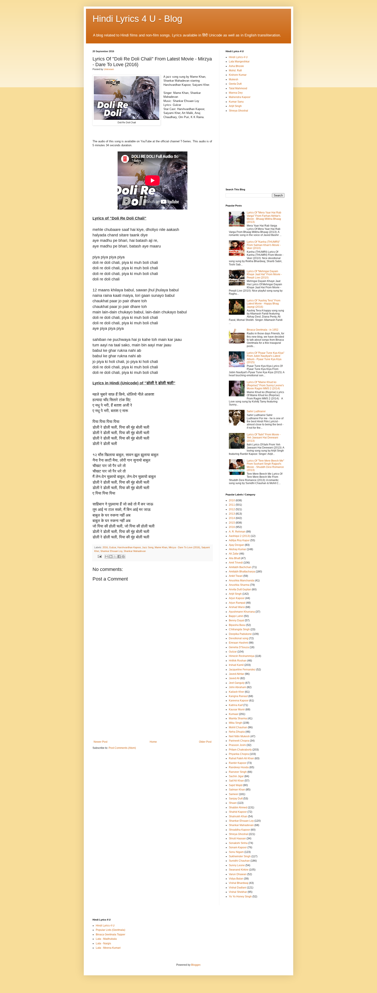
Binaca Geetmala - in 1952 (262, 329)
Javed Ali (234, 678)
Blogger (195, 964)
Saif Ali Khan (236, 780)
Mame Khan (161, 547)
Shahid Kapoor (238, 811)
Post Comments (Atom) (122, 747)
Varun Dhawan (238, 874)
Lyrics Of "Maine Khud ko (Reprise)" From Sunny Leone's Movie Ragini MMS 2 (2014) (265, 385)
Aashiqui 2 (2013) (239, 536)
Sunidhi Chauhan (239, 860)
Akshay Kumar (237, 549)
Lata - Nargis (103, 943)
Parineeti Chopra (239, 740)
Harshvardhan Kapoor (129, 547)
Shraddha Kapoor (239, 829)
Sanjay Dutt (236, 798)
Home (153, 741)
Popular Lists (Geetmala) (110, 929)
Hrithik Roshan (238, 660)
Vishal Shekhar (238, 891)
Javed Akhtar (236, 673)
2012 (232, 509)
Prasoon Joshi (237, 745)
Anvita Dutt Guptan (240, 589)
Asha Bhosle (236, 66)
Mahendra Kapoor (239, 97)
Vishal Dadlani (237, 887)
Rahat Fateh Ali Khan (241, 758)
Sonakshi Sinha (238, 843)
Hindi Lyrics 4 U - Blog (137, 19)
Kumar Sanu (236, 101)
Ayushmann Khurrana (242, 611)
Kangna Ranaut (238, 696)
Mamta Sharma (238, 718)
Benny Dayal (236, 620)
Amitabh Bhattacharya (242, 571)
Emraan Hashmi (238, 642)
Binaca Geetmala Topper (110, 934)
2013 (232, 513)
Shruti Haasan (237, 838)
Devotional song (238, 638)
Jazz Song (147, 547)
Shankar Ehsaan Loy (111, 551)
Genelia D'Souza (239, 647)
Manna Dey (236, 92)
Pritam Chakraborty (240, 749)
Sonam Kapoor (238, 847)
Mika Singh (235, 722)
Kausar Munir (237, 709)
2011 (232, 504)
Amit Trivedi (236, 562)
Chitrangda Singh (239, 629)
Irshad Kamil (236, 665)
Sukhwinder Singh (240, 856)
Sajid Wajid (235, 785)
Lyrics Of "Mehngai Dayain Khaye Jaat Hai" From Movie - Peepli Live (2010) (264, 274)
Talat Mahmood (238, 88)
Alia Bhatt (234, 558)
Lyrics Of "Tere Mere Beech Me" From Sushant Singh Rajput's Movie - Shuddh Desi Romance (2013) (265, 465)
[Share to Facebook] (119, 556)
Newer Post (100, 741)
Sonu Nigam (236, 852)
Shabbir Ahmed (238, 807)
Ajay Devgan (236, 544)
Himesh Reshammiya (241, 656)
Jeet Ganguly (237, 682)
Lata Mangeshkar (239, 61)
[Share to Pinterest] (123, 556)
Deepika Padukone (240, 634)
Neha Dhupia (237, 731)
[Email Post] (99, 556)
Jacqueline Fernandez (242, 669)
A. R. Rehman (237, 531)
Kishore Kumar (238, 74)
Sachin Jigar (236, 776)
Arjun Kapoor (237, 598)
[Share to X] (115, 556)
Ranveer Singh (238, 771)
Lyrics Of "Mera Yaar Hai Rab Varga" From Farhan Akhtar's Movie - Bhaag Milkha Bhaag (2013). (264, 217)
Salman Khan (237, 789)
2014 (232, 518)
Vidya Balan (236, 878)
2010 (232, 500)
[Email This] (107, 556)
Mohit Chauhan (238, 727)
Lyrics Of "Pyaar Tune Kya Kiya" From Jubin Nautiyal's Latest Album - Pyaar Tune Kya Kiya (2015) (265, 357)
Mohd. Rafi (235, 70)
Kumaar (233, 714)
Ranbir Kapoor (237, 763)
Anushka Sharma (239, 584)
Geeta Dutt (235, 83)
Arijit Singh (235, 106)
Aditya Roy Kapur (239, 540)
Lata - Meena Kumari (108, 947)
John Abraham (237, 687)
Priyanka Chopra (239, 754)
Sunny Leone (237, 865)
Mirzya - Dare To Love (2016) (184, 547)
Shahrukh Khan (238, 816)
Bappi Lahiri (236, 616)
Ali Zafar (234, 553)
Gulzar (112, 547)
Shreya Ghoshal (238, 110)
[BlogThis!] (111, 556)
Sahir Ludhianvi (256, 411)
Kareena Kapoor (238, 700)
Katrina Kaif (236, 705)
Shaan (233, 802)
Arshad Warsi (237, 607)
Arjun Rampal (237, 602)
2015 (232, 522)
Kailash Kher (236, 691)
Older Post (205, 741)
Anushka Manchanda (241, 580)
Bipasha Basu (237, 625)
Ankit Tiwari (236, 575)
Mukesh (233, 79)
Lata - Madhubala (106, 938)
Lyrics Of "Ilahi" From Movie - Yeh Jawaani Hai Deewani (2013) (264, 437)
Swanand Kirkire (238, 869)
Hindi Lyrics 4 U (238, 57)
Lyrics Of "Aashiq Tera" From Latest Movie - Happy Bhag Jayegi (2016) (263, 303)
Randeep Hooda (239, 767)
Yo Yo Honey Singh (240, 896)
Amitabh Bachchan (240, 567)
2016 (105, 547)
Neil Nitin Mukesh (239, 736)
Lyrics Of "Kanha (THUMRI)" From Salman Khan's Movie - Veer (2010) (264, 245)
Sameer (233, 794)
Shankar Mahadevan (135, 551)
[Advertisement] (152, 707)
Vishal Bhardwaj (238, 883)
